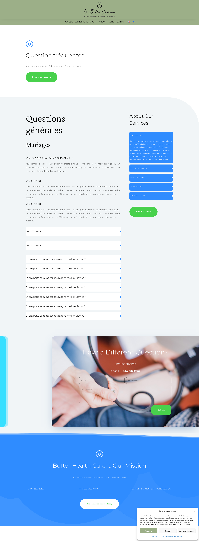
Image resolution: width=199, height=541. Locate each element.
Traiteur (101, 22)
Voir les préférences (186, 531)
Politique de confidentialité (173, 536)
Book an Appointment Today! (99, 504)
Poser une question (41, 77)
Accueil (69, 22)
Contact (121, 22)
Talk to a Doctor (143, 211)
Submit (161, 410)
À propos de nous (84, 22)
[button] (194, 511)
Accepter (148, 531)
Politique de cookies (158, 536)
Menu (111, 22)
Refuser (168, 531)
